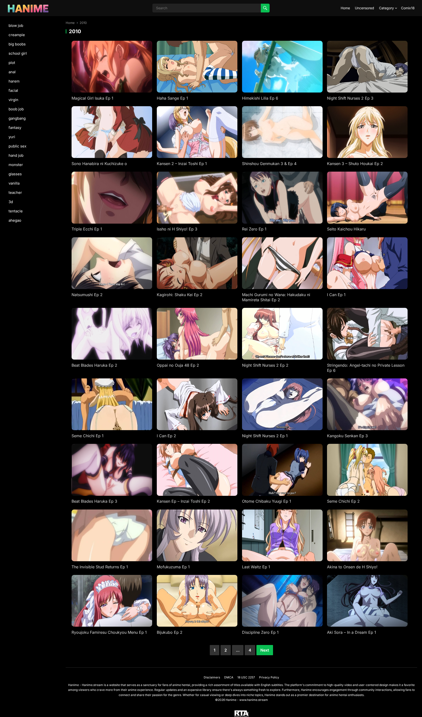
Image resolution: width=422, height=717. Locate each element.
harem (14, 81)
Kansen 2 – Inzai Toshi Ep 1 (182, 163)
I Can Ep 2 (166, 435)
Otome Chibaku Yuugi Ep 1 (266, 501)
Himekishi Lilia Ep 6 (260, 98)
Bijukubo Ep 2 (169, 632)
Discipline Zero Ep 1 (260, 632)
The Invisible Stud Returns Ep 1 (100, 566)
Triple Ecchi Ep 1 (87, 229)
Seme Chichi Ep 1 (88, 435)
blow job (16, 25)
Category (386, 8)
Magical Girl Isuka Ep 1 (92, 98)
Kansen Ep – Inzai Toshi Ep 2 (183, 501)
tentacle (16, 211)
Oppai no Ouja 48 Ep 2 (178, 365)
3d (11, 201)
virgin (13, 99)
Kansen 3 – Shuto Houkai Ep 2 (355, 163)
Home (345, 8)
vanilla (14, 183)
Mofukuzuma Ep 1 (173, 566)
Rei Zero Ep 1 (254, 229)
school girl (18, 53)
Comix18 (408, 8)
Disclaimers (212, 677)
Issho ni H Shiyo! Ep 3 (177, 229)
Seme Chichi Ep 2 (343, 501)
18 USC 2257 (246, 677)
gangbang (17, 118)
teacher (15, 192)
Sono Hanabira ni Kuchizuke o (99, 163)
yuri (12, 137)
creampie (17, 34)
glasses (15, 174)
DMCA (228, 677)
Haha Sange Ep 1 (172, 98)
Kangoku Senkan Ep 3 (347, 435)
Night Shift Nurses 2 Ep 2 (265, 365)
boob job (16, 109)
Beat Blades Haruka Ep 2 (94, 365)
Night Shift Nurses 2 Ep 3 (350, 98)
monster (16, 164)
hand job (16, 155)
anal (12, 72)
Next (264, 650)
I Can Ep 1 (336, 294)
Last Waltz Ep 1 (256, 566)
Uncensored (364, 8)
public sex (17, 146)
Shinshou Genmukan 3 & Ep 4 (269, 163)
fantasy (15, 127)
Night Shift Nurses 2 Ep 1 (265, 435)
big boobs (17, 44)
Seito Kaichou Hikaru (346, 229)
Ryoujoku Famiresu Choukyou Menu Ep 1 (109, 632)
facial (13, 90)
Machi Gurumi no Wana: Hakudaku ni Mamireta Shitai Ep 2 (276, 297)
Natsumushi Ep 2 (87, 294)
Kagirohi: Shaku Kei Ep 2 (179, 294)
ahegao (15, 220)
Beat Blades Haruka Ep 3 (94, 501)
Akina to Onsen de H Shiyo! (352, 566)
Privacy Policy (269, 677)
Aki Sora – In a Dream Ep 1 (351, 632)
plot (12, 62)
